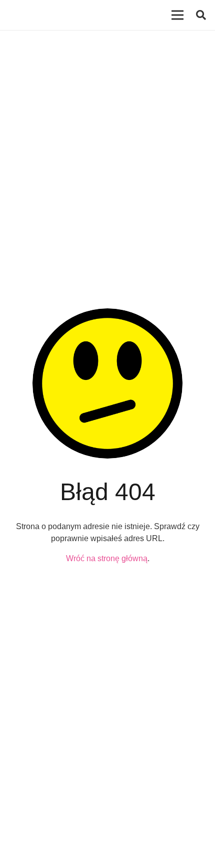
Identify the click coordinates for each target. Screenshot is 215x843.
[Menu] (177, 15)
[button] (201, 15)
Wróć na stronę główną (107, 558)
